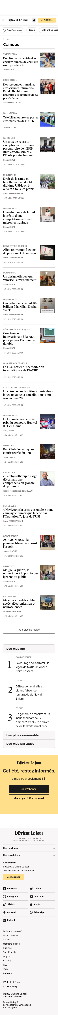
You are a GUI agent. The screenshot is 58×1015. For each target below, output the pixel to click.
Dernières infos (14, 30)
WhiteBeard (25, 1004)
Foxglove (12, 1007)
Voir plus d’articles (29, 629)
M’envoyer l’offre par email (29, 798)
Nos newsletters (11, 855)
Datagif (14, 1002)
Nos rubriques (10, 848)
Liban (6, 39)
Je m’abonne (29, 789)
